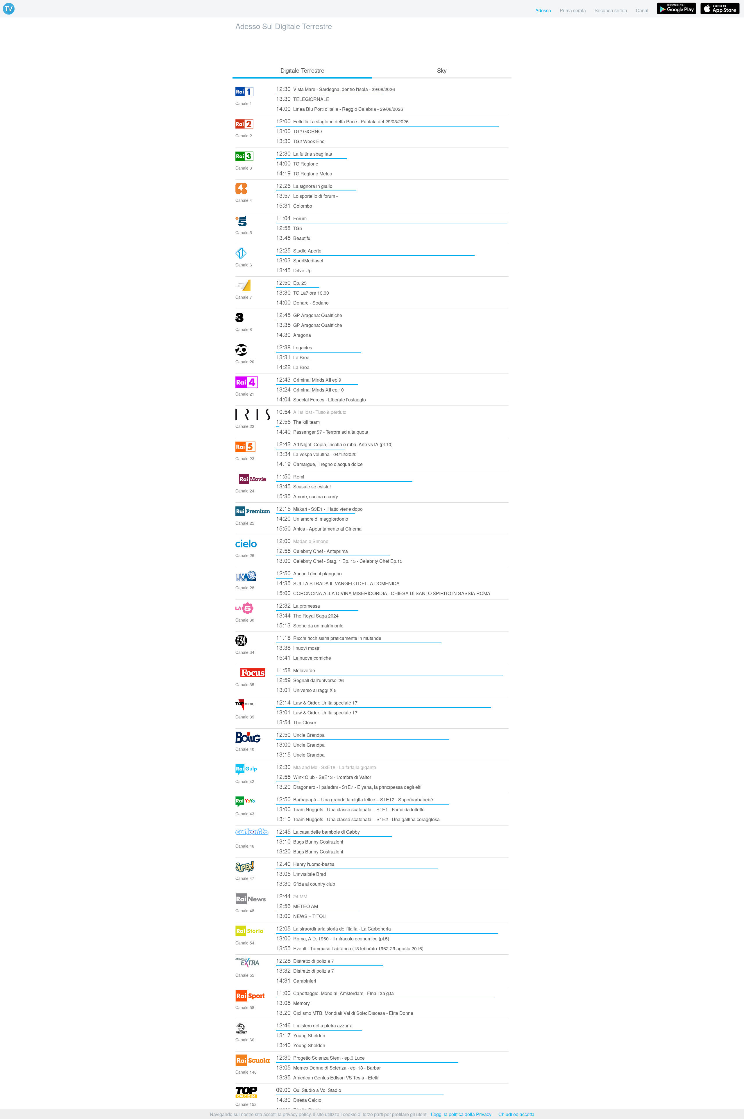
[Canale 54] (252, 935)
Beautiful (294, 237)
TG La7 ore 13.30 (302, 292)
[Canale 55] (252, 967)
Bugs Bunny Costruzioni (309, 841)
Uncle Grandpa (300, 734)
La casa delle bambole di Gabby (318, 831)
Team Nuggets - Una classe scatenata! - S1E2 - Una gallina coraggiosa (358, 818)
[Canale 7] (252, 289)
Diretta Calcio (298, 1099)
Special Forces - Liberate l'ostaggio (321, 399)
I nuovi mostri (298, 647)
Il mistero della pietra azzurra (314, 1025)
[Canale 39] (252, 709)
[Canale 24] (252, 483)
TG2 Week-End (300, 140)
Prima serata (573, 10)
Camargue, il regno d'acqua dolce (319, 463)
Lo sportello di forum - (307, 195)
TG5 (289, 227)
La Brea (293, 357)
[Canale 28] (252, 580)
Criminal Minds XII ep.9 (308, 379)
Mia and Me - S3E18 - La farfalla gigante (326, 766)
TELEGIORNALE (302, 98)
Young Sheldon (300, 1035)
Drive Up (294, 270)
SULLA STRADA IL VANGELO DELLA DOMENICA (338, 583)
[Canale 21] (252, 386)
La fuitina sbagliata (304, 153)
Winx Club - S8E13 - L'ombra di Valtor (323, 776)
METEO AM (297, 905)
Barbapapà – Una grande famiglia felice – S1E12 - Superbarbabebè (354, 799)
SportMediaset (299, 260)
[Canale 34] (252, 644)
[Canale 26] (252, 547)
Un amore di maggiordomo (312, 518)
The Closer (296, 722)
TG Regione (297, 163)
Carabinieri (296, 980)
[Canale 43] (252, 806)
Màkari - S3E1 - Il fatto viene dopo (319, 508)
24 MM (291, 896)
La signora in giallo (304, 185)
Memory (293, 1002)
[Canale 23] (252, 450)
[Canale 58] (252, 999)
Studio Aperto (298, 250)
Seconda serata (611, 10)
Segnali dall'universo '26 (310, 679)
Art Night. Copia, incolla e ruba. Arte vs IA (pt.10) (334, 444)
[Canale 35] (252, 676)
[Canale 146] (252, 1064)
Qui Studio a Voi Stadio (308, 1089)
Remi (290, 476)
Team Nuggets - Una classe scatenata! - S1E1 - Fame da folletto (350, 809)
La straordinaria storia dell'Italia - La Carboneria (333, 928)
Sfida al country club (305, 883)
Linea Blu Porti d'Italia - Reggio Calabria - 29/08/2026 (339, 108)
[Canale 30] (252, 612)
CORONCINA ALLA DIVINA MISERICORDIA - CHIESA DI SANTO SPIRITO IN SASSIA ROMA (383, 592)
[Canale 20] (252, 354)
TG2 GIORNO (299, 131)
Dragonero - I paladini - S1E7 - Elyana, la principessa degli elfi (348, 786)
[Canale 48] (252, 902)
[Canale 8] (252, 321)
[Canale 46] (252, 838)
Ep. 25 (291, 282)
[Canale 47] (252, 870)
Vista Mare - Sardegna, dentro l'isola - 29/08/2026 (335, 88)
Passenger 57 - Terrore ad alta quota (322, 431)
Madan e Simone (302, 540)
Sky (442, 70)
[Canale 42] (252, 773)
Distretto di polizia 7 (305, 960)
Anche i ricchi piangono (309, 573)
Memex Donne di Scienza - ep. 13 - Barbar (328, 1067)
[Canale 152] (252, 1096)
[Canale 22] (252, 418)
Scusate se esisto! (303, 486)
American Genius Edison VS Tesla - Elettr (327, 1077)
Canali (643, 10)
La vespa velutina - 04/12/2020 (316, 453)
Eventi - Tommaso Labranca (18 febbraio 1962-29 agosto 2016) (349, 948)
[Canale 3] (252, 160)
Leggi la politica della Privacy (461, 1114)
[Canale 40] (252, 741)
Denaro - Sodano (302, 302)
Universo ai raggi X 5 (306, 689)
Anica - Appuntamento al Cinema (319, 528)
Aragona (293, 334)
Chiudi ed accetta (516, 1114)
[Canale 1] (252, 95)
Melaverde (295, 670)
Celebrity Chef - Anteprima (312, 550)
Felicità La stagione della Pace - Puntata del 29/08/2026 (342, 121)
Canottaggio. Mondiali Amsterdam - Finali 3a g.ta (335, 992)
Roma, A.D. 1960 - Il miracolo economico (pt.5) (332, 938)
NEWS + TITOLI (301, 915)
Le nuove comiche (303, 657)
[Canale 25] (252, 515)
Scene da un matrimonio (310, 625)
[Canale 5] (252, 224)
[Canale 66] (252, 1032)
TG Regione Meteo (304, 173)
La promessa (298, 605)
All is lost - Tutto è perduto (311, 411)
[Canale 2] (252, 127)
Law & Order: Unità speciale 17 (316, 702)
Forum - (292, 218)
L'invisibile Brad (301, 873)
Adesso (543, 10)
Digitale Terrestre (302, 70)
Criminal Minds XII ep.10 (310, 389)
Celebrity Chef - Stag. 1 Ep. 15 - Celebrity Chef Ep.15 (339, 560)
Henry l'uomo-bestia (305, 863)
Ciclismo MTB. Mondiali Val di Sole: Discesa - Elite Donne (344, 1012)
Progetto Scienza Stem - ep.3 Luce (320, 1057)
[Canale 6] (252, 257)
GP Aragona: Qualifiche (309, 314)
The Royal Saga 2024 (307, 615)
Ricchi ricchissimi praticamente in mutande (328, 637)
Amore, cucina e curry (307, 496)
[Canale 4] (252, 192)
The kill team (298, 421)
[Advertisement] (372, 47)
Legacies (294, 347)
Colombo (294, 205)
